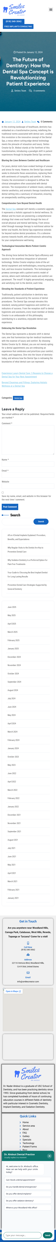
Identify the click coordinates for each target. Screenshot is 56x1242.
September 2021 (14, 831)
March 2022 (12, 790)
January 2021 (13, 898)
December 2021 (14, 815)
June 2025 (12, 607)
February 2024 (13, 740)
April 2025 (12, 623)
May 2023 (12, 765)
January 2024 (13, 748)
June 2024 (12, 707)
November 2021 (14, 823)
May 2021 (12, 864)
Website (5, 481)
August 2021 (13, 840)
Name (5, 459)
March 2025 (12, 632)
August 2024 (13, 690)
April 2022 (12, 781)
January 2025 (13, 648)
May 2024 (12, 715)
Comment (7, 423)
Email (5, 470)
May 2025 (12, 615)
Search (15, 515)
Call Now (28, 947)
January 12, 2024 (12, 121)
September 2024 (14, 682)
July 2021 (11, 848)
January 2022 (13, 806)
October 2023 (13, 756)
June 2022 (12, 773)
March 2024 (12, 731)
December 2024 (14, 657)
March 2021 (12, 881)
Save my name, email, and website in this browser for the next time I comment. (26, 498)
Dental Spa (11, 209)
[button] (50, 9)
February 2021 (13, 889)
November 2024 (14, 665)
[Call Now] (28, 943)
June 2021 (12, 856)
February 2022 (13, 798)
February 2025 (13, 640)
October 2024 (13, 673)
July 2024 (11, 698)
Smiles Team (30, 121)
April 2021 (12, 873)
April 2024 (12, 723)
